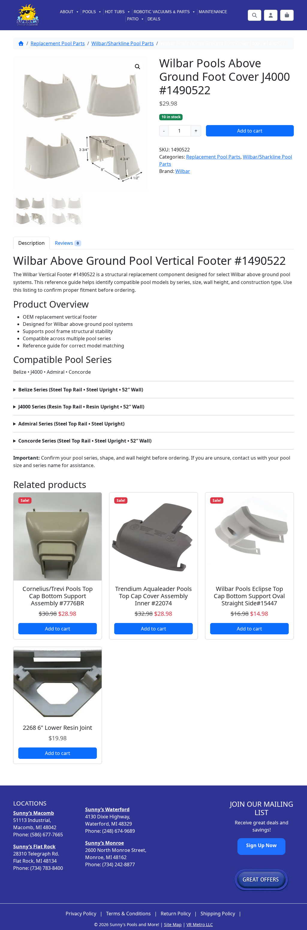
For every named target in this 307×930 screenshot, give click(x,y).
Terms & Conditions (128, 914)
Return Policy (176, 914)
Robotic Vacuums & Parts (162, 12)
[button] (137, 66)
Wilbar (182, 171)
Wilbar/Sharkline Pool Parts (122, 43)
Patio (133, 19)
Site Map (173, 924)
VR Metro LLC (199, 924)
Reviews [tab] (67, 243)
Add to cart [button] (57, 628)
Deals (154, 19)
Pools (89, 12)
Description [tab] (31, 243)
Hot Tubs (115, 12)
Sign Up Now (261, 845)
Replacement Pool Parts (58, 43)
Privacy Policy (81, 914)
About (66, 12)
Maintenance (213, 12)
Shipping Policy (218, 914)
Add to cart (249, 130)
